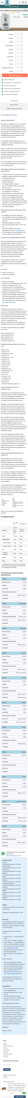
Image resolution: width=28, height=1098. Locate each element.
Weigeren (12, 1093)
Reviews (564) (14, 104)
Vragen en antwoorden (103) (14, 108)
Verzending (6, 1050)
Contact (5, 1048)
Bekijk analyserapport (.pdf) (13, 855)
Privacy (5, 1077)
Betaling (5, 1052)
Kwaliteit (5, 1056)
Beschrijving (14, 100)
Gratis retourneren (8, 1046)
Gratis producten (7, 1054)
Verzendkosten (15, 6)
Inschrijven (7, 1069)
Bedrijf (5, 1044)
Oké (24, 1093)
